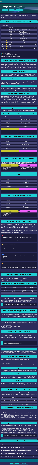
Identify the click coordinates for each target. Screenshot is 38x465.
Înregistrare (14, 463)
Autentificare (23, 463)
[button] (36, 394)
